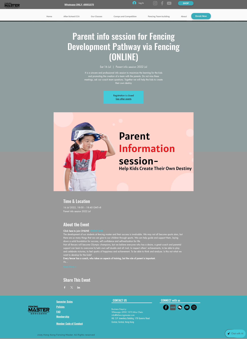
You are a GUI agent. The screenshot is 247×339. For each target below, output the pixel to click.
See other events (123, 98)
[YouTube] (169, 3)
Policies (60, 307)
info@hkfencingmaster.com (123, 315)
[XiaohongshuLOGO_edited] (173, 307)
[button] (96, 15)
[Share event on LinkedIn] (78, 287)
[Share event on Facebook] (64, 287)
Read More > (69, 266)
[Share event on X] (71, 287)
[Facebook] (162, 3)
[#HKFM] (166, 307)
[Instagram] (155, 3)
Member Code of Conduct (69, 323)
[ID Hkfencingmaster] (180, 307)
